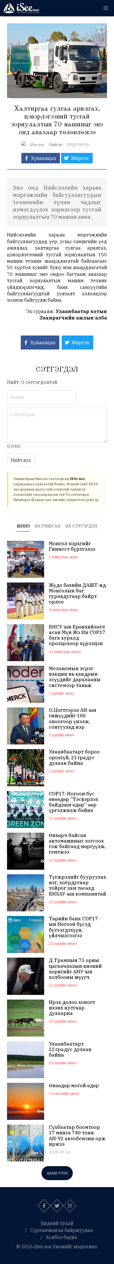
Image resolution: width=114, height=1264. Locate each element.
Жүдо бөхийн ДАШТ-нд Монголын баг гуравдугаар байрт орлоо (77, 593)
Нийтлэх (21, 460)
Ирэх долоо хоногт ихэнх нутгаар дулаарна (72, 1008)
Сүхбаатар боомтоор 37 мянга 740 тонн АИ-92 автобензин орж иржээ (77, 1135)
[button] (106, 8)
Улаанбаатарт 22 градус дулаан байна (70, 1049)
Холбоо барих (61, 1237)
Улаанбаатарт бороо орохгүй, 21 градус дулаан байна (74, 757)
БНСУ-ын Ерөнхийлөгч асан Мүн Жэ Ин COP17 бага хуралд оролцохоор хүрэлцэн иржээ (77, 635)
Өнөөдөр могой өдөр (74, 1085)
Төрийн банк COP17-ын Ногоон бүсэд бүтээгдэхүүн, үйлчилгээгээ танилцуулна (74, 927)
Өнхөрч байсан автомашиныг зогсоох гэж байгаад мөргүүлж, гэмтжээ (77, 844)
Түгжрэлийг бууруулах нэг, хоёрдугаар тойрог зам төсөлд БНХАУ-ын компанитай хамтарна (77, 885)
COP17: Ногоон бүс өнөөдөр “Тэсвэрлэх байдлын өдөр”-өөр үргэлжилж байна (73, 802)
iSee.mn (37, 144)
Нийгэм (56, 144)
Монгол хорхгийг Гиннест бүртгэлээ (72, 546)
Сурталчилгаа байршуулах (61, 1230)
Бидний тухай (57, 1223)
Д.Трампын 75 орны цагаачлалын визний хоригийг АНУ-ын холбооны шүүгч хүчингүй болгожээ (75, 969)
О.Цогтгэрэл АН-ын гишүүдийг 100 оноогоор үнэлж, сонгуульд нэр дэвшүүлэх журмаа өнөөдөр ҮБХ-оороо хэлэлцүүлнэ (72, 718)
